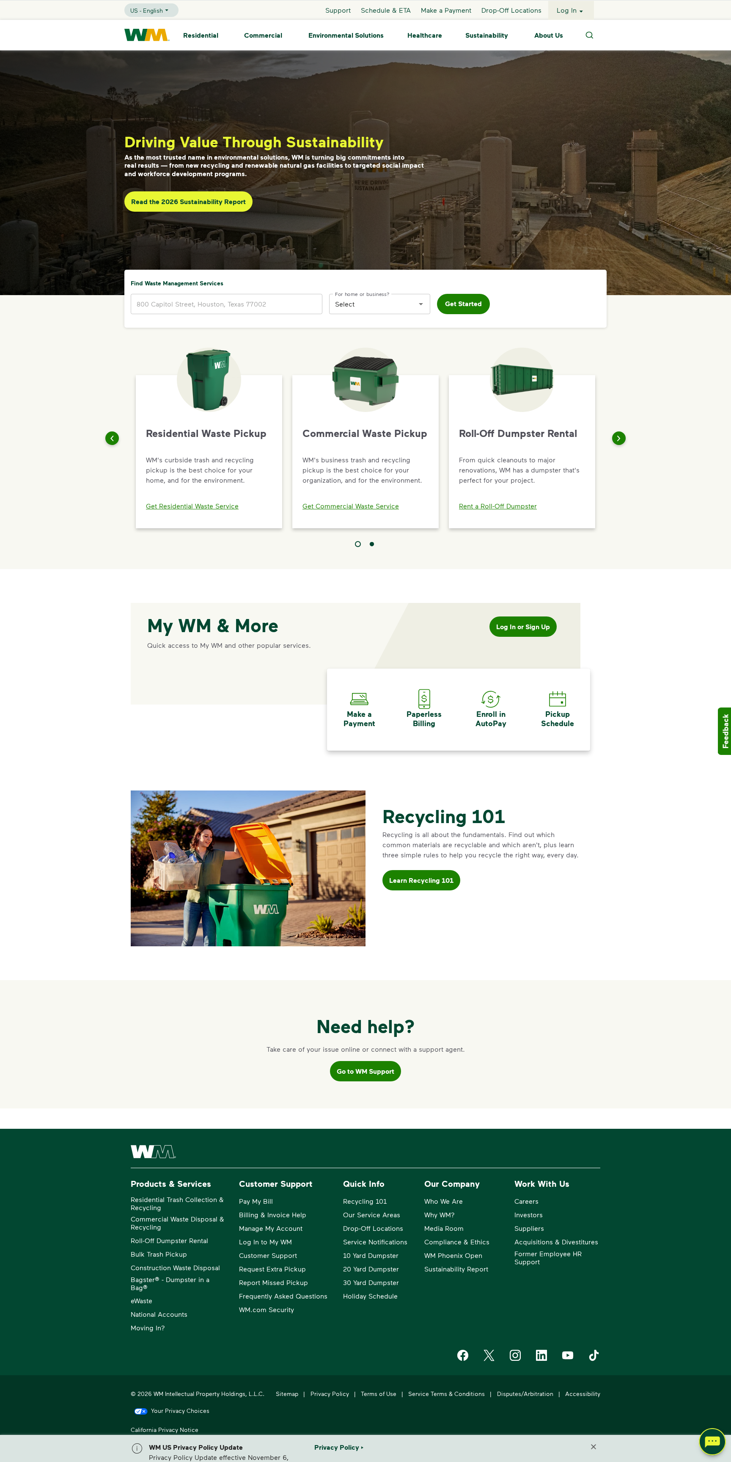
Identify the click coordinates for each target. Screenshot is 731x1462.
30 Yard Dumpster (371, 1282)
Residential (200, 35)
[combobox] (373, 304)
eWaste (141, 1300)
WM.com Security (266, 1309)
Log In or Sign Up (523, 626)
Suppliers (529, 1228)
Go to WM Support (365, 1071)
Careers (526, 1201)
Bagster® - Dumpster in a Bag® (170, 1283)
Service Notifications (375, 1242)
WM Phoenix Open (453, 1255)
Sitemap (287, 1393)
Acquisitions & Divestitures (556, 1242)
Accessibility (582, 1393)
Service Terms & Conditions (446, 1393)
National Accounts (159, 1314)
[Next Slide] (619, 438)
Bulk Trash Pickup (159, 1254)
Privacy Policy (330, 1393)
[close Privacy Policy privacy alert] (593, 1446)
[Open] (421, 304)
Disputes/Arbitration (525, 1393)
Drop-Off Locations (511, 10)
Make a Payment (446, 10)
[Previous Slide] (112, 438)
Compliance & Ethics (456, 1242)
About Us (548, 35)
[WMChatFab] (712, 1443)
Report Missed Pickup (273, 1282)
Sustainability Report (456, 1269)
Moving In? (148, 1328)
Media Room (444, 1228)
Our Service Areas (371, 1215)
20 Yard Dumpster (371, 1269)
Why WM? (439, 1215)
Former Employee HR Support (548, 1257)
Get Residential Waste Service (192, 506)
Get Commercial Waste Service (350, 506)
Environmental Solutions (346, 35)
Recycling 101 (365, 1201)
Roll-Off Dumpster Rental (169, 1240)
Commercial (263, 35)
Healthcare (424, 35)
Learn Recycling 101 (421, 880)
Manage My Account (270, 1228)
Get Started (463, 303)
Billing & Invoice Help (272, 1215)
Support (338, 10)
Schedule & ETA (386, 10)
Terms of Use (378, 1393)
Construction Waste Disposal (175, 1267)
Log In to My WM (265, 1242)
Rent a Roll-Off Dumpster (498, 506)
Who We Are (443, 1201)
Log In (567, 10)
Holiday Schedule (370, 1296)
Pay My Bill (256, 1201)
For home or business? (362, 293)
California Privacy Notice (164, 1429)
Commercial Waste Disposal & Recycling (177, 1223)
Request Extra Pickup (272, 1269)
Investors (528, 1215)
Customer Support (268, 1255)
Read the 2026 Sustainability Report (188, 201)
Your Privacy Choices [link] (180, 1410)
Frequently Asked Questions (283, 1296)
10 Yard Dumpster (370, 1255)
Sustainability (486, 35)
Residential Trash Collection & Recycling (177, 1203)
